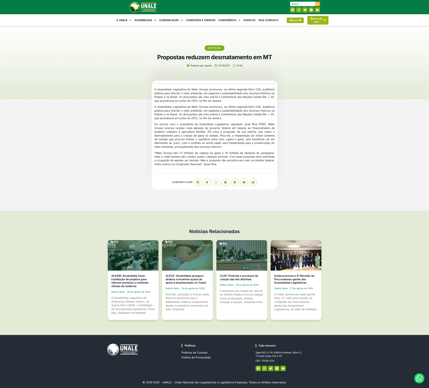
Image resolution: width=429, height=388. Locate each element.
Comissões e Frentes (201, 20)
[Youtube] (317, 10)
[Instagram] (298, 10)
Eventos (249, 20)
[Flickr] (311, 10)
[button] (198, 182)
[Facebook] (292, 10)
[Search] (318, 4)
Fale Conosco (268, 20)
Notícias (214, 48)
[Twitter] (305, 10)
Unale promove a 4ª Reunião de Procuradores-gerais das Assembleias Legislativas (294, 279)
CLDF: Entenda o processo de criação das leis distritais (239, 277)
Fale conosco (267, 345)
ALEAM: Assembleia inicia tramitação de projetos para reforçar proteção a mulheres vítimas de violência (129, 281)
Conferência (227, 20)
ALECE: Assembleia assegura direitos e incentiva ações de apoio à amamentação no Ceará (186, 279)
